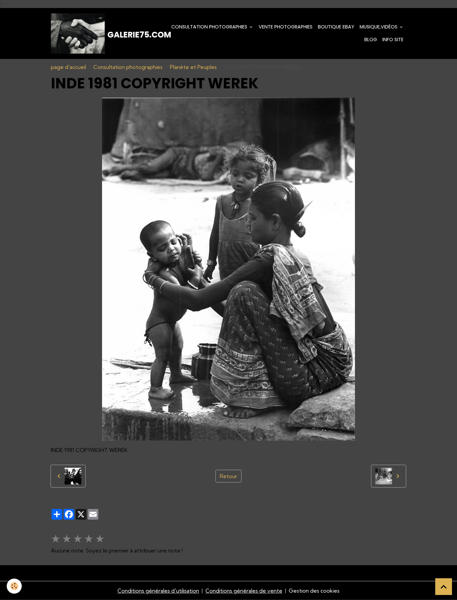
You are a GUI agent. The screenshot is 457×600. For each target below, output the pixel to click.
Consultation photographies (210, 26)
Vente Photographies (285, 26)
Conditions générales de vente (243, 590)
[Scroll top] (443, 586)
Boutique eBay (336, 26)
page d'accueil (68, 67)
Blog (370, 39)
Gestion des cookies (314, 590)
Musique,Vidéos (379, 26)
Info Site (392, 39)
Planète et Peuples (193, 67)
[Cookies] (14, 586)
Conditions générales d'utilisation (158, 590)
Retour (228, 476)
